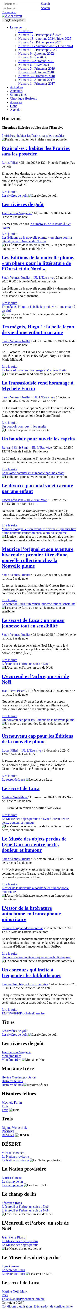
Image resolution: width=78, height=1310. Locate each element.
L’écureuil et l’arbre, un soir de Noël (25, 663)
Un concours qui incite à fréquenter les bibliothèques (36, 957)
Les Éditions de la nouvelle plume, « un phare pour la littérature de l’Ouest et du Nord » (37, 239)
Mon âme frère (11, 1056)
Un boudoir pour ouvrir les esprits (24, 426)
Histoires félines (12, 1081)
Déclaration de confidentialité (53, 1306)
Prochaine (26, 1013)
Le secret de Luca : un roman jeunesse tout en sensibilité (38, 604)
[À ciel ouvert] (12, 16)
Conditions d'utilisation (17, 1306)
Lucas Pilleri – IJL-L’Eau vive (21, 750)
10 (18, 1013)
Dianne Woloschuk (14, 1127)
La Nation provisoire (15, 1156)
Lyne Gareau (10, 1266)
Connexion (9, 12)
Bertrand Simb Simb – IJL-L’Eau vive (27, 447)
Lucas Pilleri (10, 162)
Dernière (39, 1013)
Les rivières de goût (14, 195)
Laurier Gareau (12, 1177)
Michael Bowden (13, 1153)
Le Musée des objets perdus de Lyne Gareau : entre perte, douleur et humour (34, 844)
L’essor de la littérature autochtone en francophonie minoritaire (31, 913)
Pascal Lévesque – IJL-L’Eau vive (24, 500)
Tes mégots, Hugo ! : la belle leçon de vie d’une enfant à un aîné (38, 329)
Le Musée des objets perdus (20, 1241)
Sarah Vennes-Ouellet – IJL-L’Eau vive (27, 277)
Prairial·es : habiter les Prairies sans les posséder (33, 135)
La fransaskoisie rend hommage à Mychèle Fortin (34, 370)
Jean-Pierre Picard (14, 691)
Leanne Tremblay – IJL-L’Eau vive (25, 984)
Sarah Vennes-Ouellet (16, 341)
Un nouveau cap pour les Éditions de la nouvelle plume (38, 720)
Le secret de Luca (13, 779)
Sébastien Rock (12, 1203)
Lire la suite (9, 191)
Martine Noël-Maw (15, 797)
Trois (5, 1106)
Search (45, 3)
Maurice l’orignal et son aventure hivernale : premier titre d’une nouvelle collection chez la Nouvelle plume (39, 531)
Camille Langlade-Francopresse (22, 928)
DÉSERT (8, 1131)
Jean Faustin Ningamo (17, 213)
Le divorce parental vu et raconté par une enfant (33, 473)
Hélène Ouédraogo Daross (19, 1077)
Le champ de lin (12, 1181)
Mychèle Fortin (12, 1102)
